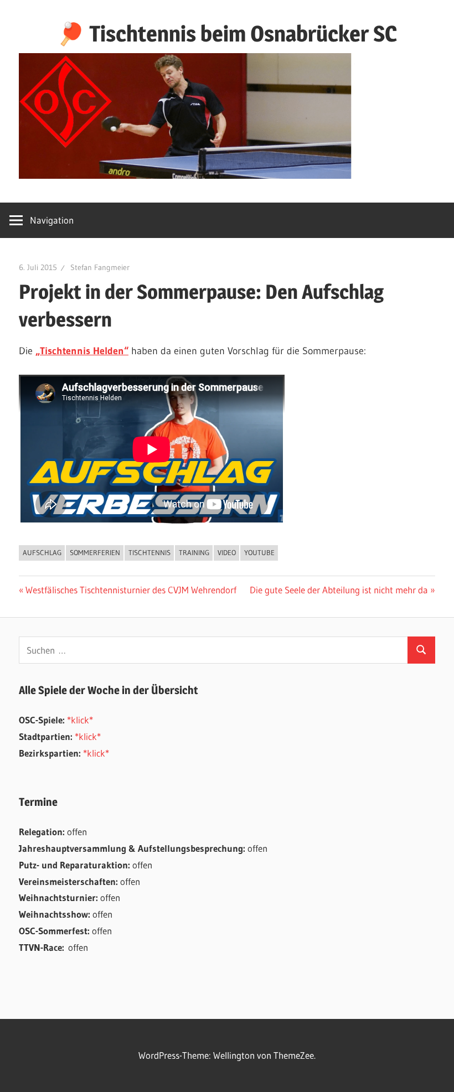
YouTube (259, 552)
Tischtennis (149, 552)
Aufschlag (42, 552)
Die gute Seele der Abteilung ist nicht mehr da (339, 590)
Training (194, 552)
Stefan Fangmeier (100, 267)
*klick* (80, 720)
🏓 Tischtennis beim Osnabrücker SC (227, 33)
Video (227, 552)
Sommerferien (95, 552)
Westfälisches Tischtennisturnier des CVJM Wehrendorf (130, 590)
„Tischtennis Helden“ (81, 351)
